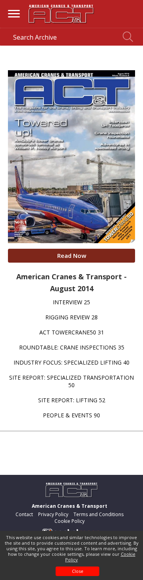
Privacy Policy (53, 514)
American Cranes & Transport (69, 506)
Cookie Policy (69, 521)
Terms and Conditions (98, 514)
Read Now (71, 255)
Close (77, 571)
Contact (24, 514)
